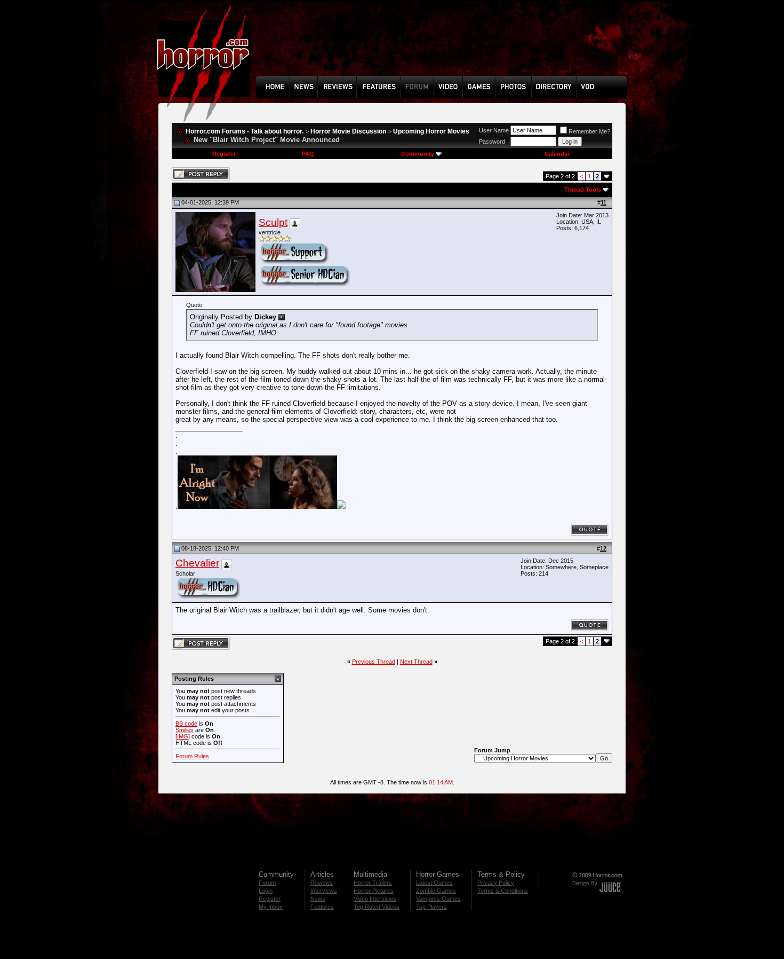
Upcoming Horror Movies (431, 131)
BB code (186, 723)
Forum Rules (192, 756)
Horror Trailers (373, 882)
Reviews (321, 882)
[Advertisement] (445, 46)
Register (224, 154)
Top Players (431, 906)
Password (492, 141)
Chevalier (197, 563)
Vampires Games (438, 898)
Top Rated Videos (376, 906)
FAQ (308, 154)
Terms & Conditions (502, 890)
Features (322, 906)
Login (266, 890)
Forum (267, 882)
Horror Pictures (374, 890)
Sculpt (273, 222)
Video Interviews (375, 898)
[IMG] (182, 736)
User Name (494, 130)
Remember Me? (589, 131)
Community (417, 154)
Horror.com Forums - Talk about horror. (244, 131)
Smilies (184, 730)
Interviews (323, 890)
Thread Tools (582, 189)
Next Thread (416, 661)
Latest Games (434, 882)
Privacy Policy (495, 882)
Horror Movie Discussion (348, 131)
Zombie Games (436, 890)
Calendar (557, 154)
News (317, 898)
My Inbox (271, 906)
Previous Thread (373, 661)
